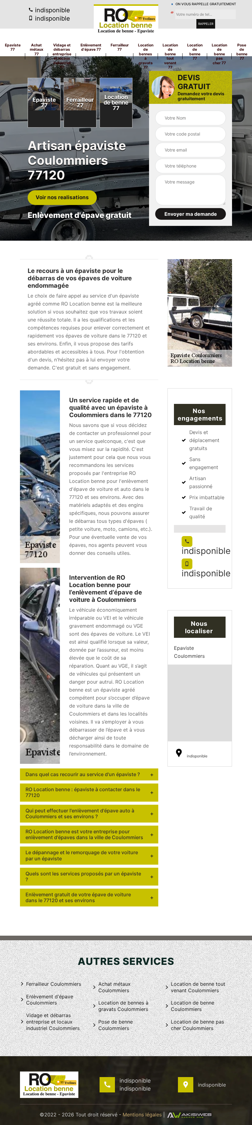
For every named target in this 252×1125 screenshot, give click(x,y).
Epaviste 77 (13, 47)
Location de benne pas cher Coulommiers (197, 1025)
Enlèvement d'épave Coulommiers (49, 999)
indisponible (51, 10)
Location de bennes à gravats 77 (145, 56)
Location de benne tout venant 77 (170, 56)
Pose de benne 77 (241, 52)
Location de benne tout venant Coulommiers (198, 987)
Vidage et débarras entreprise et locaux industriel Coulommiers (53, 1021)
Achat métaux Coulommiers (114, 987)
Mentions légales (142, 1114)
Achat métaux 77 (36, 49)
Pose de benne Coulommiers (115, 1025)
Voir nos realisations (62, 197)
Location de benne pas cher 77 (219, 54)
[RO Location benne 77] (126, 20)
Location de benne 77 (195, 52)
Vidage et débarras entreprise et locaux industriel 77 (62, 56)
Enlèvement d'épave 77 (91, 47)
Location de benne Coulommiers (192, 1006)
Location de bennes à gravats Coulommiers (123, 1006)
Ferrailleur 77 (120, 47)
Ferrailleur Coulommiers (53, 984)
